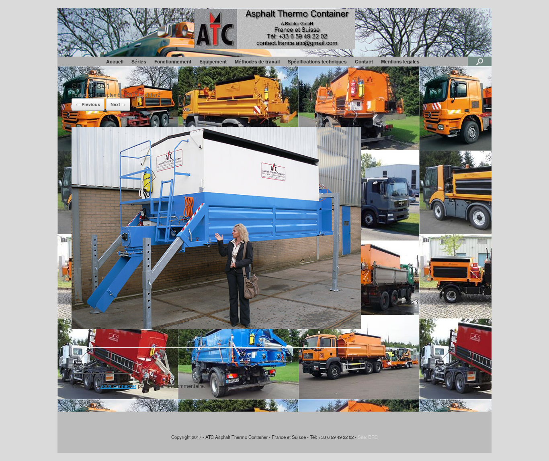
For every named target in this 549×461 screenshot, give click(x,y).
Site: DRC (368, 437)
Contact (364, 61)
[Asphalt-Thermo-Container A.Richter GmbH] (274, 29)
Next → (118, 104)
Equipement (213, 61)
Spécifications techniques (317, 61)
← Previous (88, 104)
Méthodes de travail (257, 61)
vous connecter (118, 386)
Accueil (114, 61)
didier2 (152, 94)
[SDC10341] (216, 327)
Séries (138, 61)
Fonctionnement (172, 61)
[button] (480, 61)
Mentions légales (400, 61)
